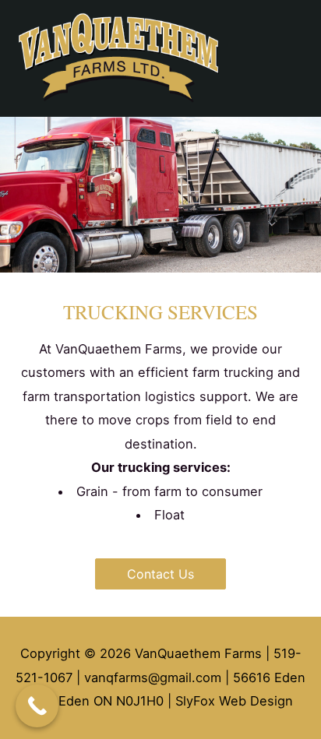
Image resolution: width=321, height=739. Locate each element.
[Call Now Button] (37, 705)
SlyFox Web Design (234, 701)
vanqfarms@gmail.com (152, 677)
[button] (160, 573)
